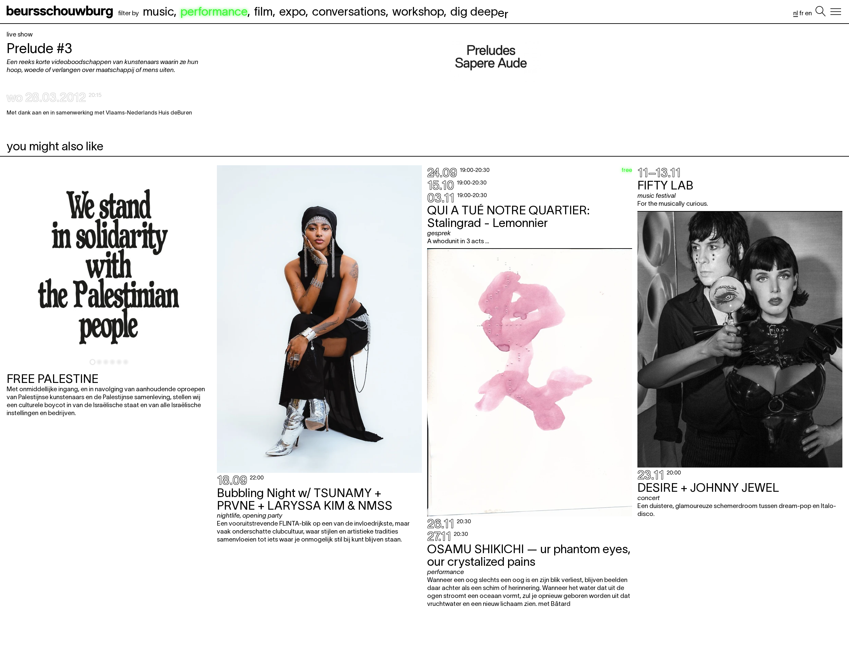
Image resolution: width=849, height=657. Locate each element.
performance (213, 11)
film (263, 11)
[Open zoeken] (820, 11)
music (158, 11)
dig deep (479, 11)
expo (292, 11)
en (808, 13)
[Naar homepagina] (61, 11)
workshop (418, 11)
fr (801, 13)
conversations (349, 11)
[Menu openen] (835, 11)
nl (795, 13)
